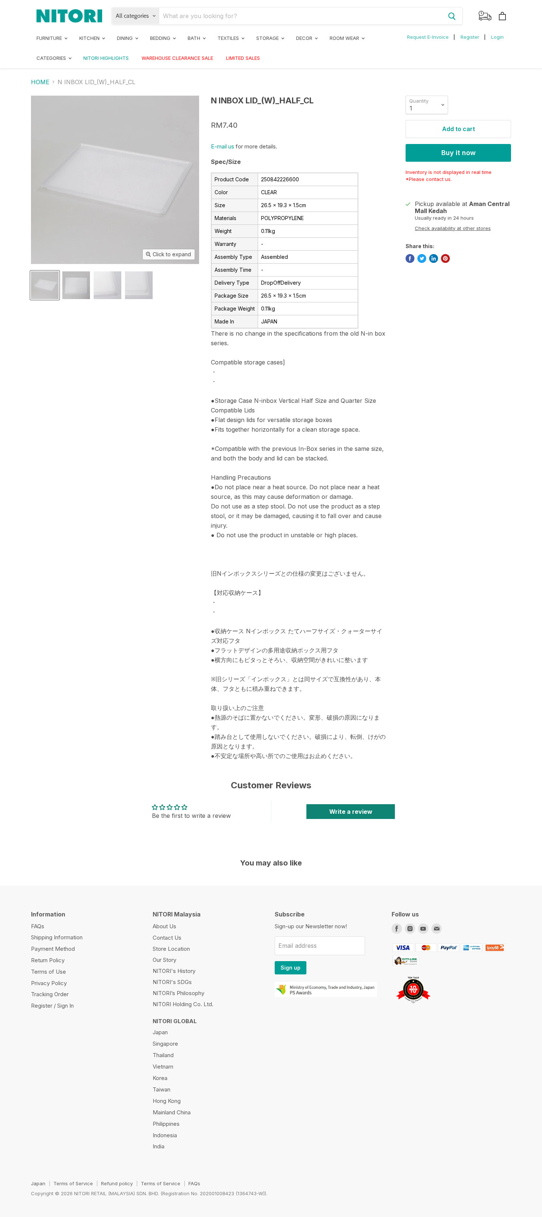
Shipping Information (57, 937)
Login (497, 37)
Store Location (171, 948)
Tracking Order (50, 994)
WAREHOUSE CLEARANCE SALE (177, 58)
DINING (125, 38)
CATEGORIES (52, 58)
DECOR (305, 38)
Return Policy (48, 960)
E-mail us (222, 146)
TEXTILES (229, 38)
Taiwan (161, 1089)
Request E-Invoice (428, 37)
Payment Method (53, 948)
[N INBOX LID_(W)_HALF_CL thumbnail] (138, 285)
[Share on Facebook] (410, 258)
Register (470, 37)
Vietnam (163, 1066)
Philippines (166, 1123)
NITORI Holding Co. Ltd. (183, 1004)
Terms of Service (73, 1183)
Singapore (165, 1043)
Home (40, 82)
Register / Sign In (52, 1005)
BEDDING (161, 38)
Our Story (164, 959)
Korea (160, 1077)
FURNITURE (50, 38)
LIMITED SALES (243, 58)
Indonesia (165, 1135)
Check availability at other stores (453, 228)
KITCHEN (90, 38)
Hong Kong (167, 1100)
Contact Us (167, 937)
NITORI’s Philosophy (178, 993)
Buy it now (458, 153)
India (158, 1146)
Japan (160, 1032)
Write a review (350, 811)
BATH (195, 38)
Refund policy (117, 1183)
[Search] (452, 16)
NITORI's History (174, 970)
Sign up (290, 967)
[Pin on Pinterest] (445, 258)
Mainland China (172, 1112)
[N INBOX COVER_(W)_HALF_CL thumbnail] (44, 285)
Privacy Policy (49, 983)
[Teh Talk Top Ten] (413, 1005)
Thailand (163, 1055)
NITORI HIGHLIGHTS (106, 58)
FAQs (37, 926)
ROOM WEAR (345, 38)
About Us (164, 926)
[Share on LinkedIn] (433, 258)
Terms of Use (48, 971)
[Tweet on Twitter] (421, 258)
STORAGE (268, 38)
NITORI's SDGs (172, 981)
